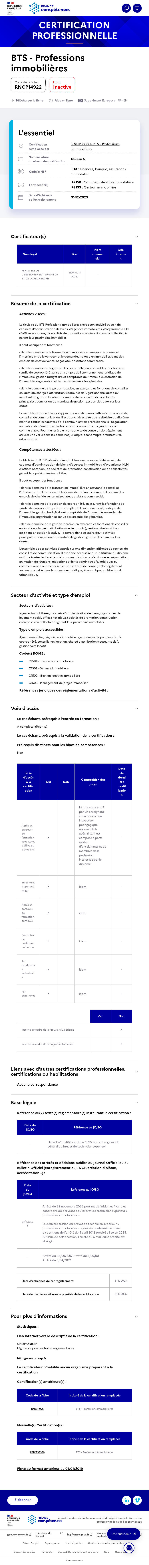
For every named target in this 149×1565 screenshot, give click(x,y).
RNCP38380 (37, 1452)
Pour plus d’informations (39, 1316)
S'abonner (23, 1499)
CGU (106, 1552)
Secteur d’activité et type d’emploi (50, 595)
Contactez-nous (74, 1560)
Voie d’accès (25, 708)
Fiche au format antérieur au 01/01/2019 (50, 1468)
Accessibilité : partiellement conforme (78, 1552)
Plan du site (47, 1552)
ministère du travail (43, 1535)
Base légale (23, 1102)
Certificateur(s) (28, 236)
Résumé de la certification (41, 303)
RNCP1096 (37, 1409)
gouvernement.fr (17, 1534)
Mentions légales (123, 1552)
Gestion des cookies (24, 1552)
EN (125, 100)
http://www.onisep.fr (31, 1358)
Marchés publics (73, 1543)
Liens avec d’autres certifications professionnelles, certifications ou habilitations (68, 1071)
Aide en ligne (64, 100)
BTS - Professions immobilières (95, 146)
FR (119, 100)
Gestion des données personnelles (106, 1543)
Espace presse (52, 1543)
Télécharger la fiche (29, 100)
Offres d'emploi (31, 1543)
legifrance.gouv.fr (78, 1534)
